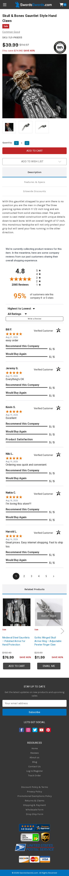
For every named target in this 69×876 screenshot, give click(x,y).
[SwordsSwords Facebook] (21, 730)
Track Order (34, 775)
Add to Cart (17, 666)
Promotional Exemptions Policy (34, 796)
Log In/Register (34, 771)
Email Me (49, 666)
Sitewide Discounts (34, 191)
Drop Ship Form (34, 814)
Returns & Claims (34, 800)
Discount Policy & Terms (34, 787)
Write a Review (34, 319)
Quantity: (7, 142)
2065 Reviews (23, 284)
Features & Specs (34, 182)
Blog (34, 762)
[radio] (39, 270)
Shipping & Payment (34, 805)
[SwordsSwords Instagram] (28, 730)
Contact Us (34, 766)
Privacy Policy (34, 791)
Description (34, 172)
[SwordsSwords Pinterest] (48, 730)
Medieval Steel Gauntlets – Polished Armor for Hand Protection (16, 641)
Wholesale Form (34, 809)
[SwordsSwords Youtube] (41, 730)
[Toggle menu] (4, 4)
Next (62, 631)
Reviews (34, 753)
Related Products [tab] (34, 589)
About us (34, 757)
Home (34, 748)
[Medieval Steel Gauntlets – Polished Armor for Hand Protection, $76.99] (16, 612)
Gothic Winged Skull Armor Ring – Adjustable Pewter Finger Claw (47, 641)
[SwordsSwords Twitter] (34, 730)
